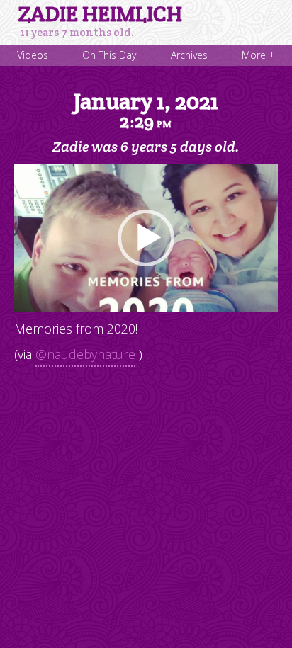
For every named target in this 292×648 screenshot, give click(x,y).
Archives (189, 55)
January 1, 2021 (146, 109)
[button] (146, 238)
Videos (32, 55)
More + (258, 55)
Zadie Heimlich (100, 14)
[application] (146, 238)
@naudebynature (85, 354)
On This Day (109, 55)
